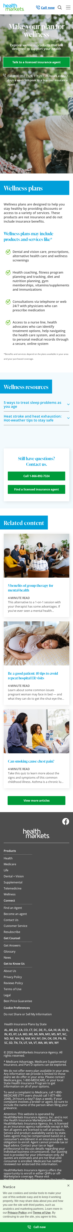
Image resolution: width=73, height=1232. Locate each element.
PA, (60, 1038)
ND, (6, 1038)
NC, (64, 1034)
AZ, (16, 1030)
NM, (28, 1038)
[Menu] (68, 8)
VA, (31, 1043)
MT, (59, 1034)
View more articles (37, 801)
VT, (35, 1043)
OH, (44, 1038)
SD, (11, 1043)
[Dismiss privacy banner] (68, 1185)
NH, (17, 1038)
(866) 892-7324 (22, 76)
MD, (25, 1034)
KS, (11, 1034)
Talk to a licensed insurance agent (36, 62)
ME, (31, 1034)
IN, (6, 1034)
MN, (42, 1034)
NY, (39, 1038)
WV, (51, 1043)
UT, (26, 1043)
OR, (55, 1038)
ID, (64, 1030)
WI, (46, 1043)
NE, (12, 1038)
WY (56, 1043)
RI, (64, 1038)
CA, (21, 1030)
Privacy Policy (17, 1212)
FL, (46, 1030)
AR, (11, 1030)
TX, (21, 1043)
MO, (48, 1034)
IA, (59, 1030)
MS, (53, 1034)
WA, (40, 1043)
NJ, (23, 1038)
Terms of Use (42, 1212)
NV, (33, 1038)
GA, (50, 1030)
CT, (31, 1030)
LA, (20, 1034)
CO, (26, 1030)
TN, (16, 1043)
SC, (6, 1043)
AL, (6, 1030)
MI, (36, 1034)
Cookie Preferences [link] (17, 1008)
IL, (67, 1030)
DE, (41, 1030)
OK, (49, 1038)
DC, (36, 1030)
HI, (55, 1030)
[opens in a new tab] (65, 824)
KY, (15, 1034)
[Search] (60, 8)
